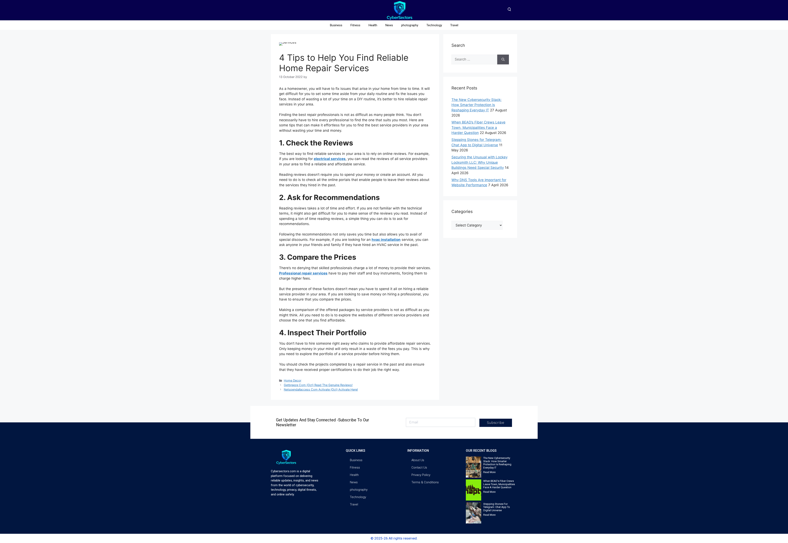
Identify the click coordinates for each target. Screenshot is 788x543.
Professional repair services (303, 273)
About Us (417, 460)
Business (336, 25)
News (389, 25)
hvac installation (386, 240)
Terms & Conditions (425, 482)
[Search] (503, 59)
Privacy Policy (420, 475)
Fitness (355, 25)
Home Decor (292, 380)
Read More (489, 472)
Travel (454, 25)
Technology (434, 25)
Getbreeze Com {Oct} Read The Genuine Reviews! (318, 385)
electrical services (330, 159)
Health (373, 25)
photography (409, 25)
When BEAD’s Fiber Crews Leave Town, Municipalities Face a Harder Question (478, 127)
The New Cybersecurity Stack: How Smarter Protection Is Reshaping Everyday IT (476, 105)
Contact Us (419, 467)
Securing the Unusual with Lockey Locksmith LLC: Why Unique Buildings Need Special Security (479, 162)
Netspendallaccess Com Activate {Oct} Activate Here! (321, 389)
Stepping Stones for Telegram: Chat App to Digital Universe (496, 507)
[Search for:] (474, 59)
